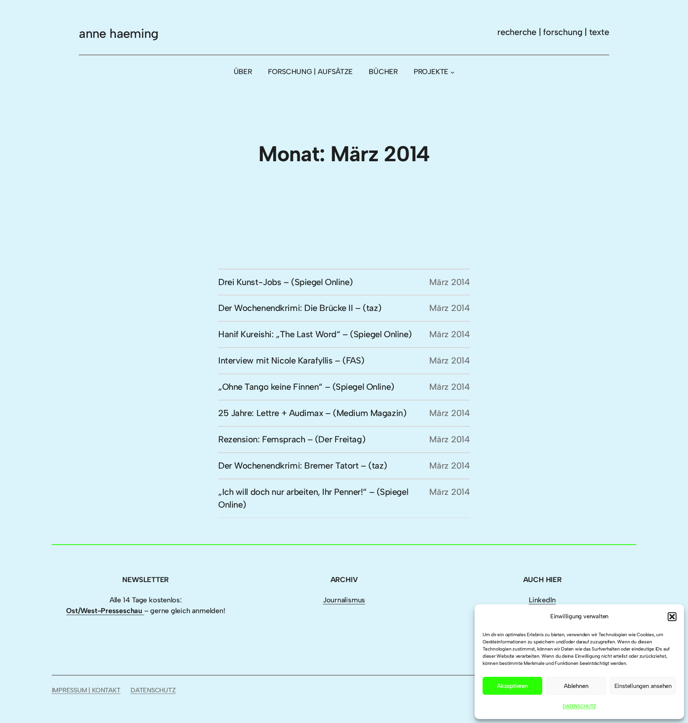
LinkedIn (542, 600)
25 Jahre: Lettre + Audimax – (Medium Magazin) (312, 413)
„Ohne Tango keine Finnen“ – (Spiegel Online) (306, 386)
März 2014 (449, 282)
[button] (672, 617)
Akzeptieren (512, 686)
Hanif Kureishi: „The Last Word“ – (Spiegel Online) (315, 334)
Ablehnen (576, 686)
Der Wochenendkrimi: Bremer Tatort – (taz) (302, 465)
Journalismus (344, 600)
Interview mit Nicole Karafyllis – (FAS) (291, 360)
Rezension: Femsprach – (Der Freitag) (291, 439)
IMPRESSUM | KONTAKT (86, 690)
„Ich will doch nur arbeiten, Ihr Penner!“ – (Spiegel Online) (313, 498)
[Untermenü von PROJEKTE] (452, 72)
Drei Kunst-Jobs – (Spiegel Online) (285, 282)
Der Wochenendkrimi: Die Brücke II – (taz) (299, 308)
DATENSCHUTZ (579, 706)
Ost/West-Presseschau (105, 610)
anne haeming (118, 33)
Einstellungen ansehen (643, 686)
